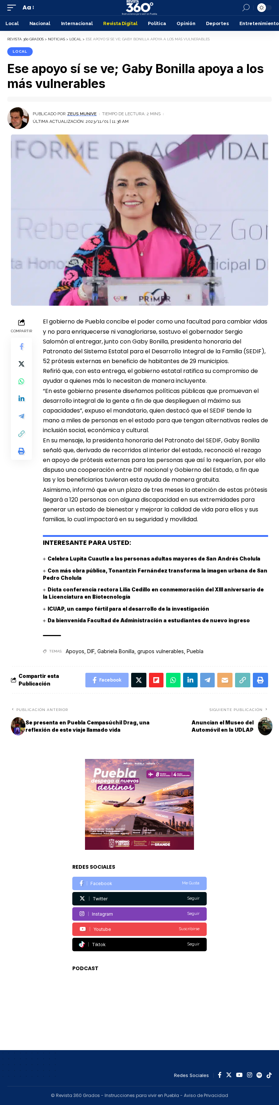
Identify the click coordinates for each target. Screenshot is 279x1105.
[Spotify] (259, 1075)
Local (20, 51)
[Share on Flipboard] (156, 680)
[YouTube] (239, 1075)
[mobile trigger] (13, 7)
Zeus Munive (82, 113)
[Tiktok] (139, 944)
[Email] (224, 680)
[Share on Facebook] (21, 346)
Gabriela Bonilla (115, 651)
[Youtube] (139, 929)
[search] (245, 7)
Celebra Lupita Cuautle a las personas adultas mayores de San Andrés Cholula (154, 558)
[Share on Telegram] (21, 416)
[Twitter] (139, 898)
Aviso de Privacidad (206, 1095)
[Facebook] (139, 883)
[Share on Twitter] (21, 364)
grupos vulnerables (160, 651)
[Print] (21, 451)
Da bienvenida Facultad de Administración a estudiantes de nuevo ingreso (149, 620)
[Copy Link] (21, 433)
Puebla (195, 651)
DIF (90, 651)
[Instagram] (139, 914)
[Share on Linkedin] (21, 398)
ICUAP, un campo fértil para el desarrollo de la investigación (128, 609)
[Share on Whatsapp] (21, 381)
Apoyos (75, 651)
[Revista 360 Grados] (139, 7)
